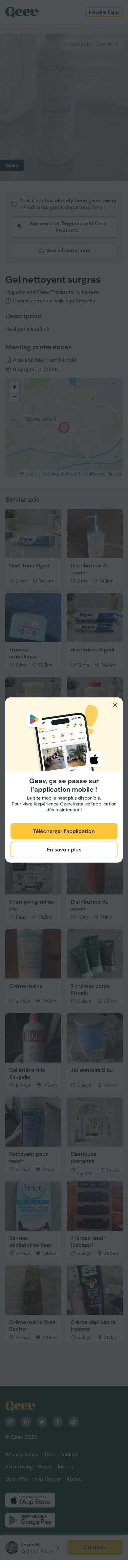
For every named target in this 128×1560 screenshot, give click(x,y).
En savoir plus (64, 849)
